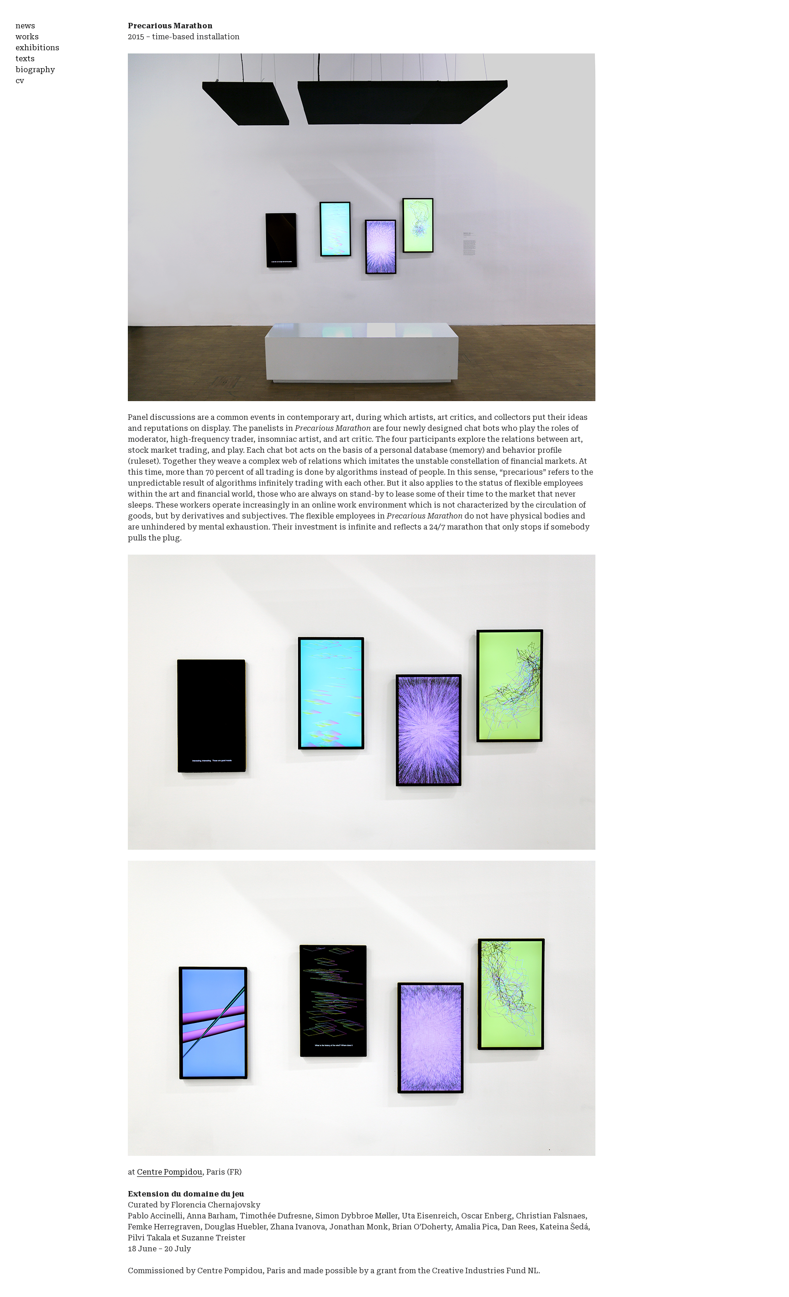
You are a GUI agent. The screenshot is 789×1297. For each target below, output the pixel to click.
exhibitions (37, 47)
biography (35, 69)
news (25, 25)
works (27, 36)
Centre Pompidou (169, 1172)
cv (20, 80)
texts (25, 58)
